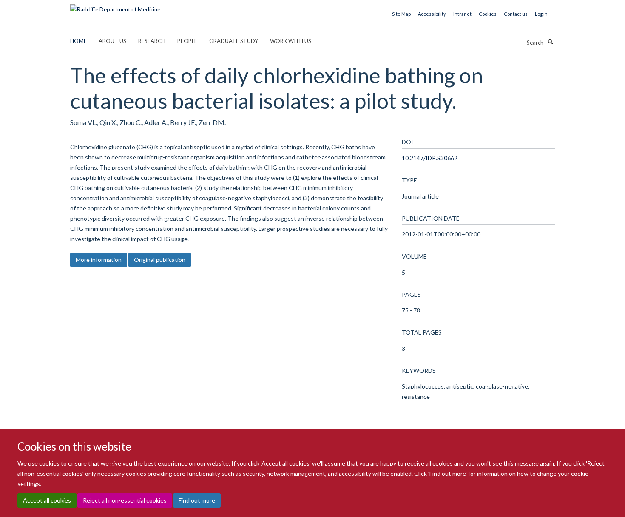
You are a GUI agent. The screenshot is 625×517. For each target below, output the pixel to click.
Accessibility (432, 14)
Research (151, 40)
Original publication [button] (159, 259)
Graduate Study (233, 40)
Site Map (401, 14)
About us (112, 40)
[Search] (550, 41)
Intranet (462, 14)
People (187, 40)
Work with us (290, 40)
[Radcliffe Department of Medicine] (115, 6)
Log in (541, 14)
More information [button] (99, 259)
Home (78, 40)
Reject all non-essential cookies (125, 500)
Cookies (488, 14)
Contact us (516, 14)
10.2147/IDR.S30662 (429, 158)
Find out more (197, 500)
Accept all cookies (47, 500)
